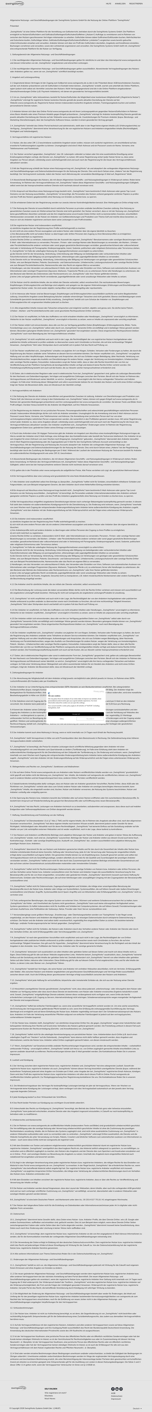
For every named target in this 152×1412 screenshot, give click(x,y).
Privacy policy (99, 691)
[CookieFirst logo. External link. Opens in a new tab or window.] (49, 693)
